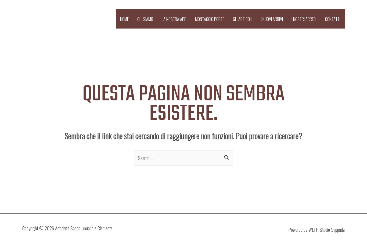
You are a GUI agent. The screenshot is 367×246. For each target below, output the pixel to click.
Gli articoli (242, 19)
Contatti (332, 19)
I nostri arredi (304, 19)
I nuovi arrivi (272, 19)
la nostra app (174, 19)
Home (124, 19)
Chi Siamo (145, 19)
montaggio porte (209, 19)
